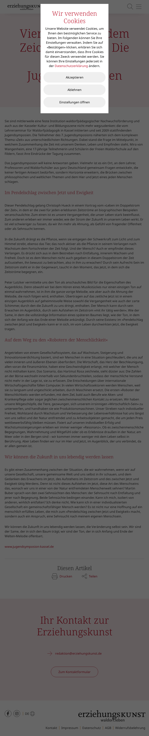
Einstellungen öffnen (74, 102)
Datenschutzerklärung (71, 66)
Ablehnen (74, 90)
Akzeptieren (74, 77)
